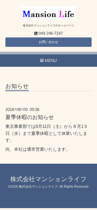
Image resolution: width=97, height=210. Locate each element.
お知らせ (17, 86)
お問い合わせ (48, 42)
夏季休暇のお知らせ (29, 117)
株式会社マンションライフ (48, 179)
